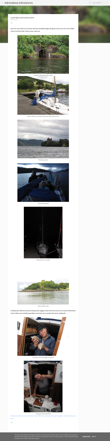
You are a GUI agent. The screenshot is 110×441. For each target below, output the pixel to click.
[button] (11, 23)
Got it (94, 436)
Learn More (86, 436)
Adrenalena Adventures (19, 2)
